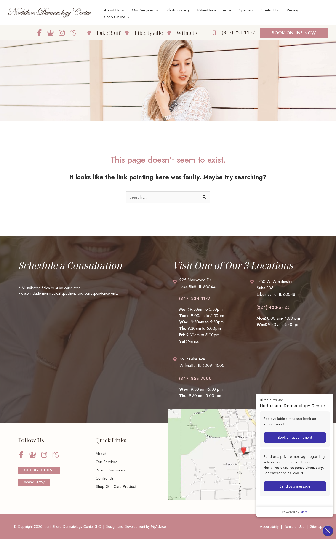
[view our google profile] (50, 33)
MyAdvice (158, 526)
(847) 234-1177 (194, 299)
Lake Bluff (108, 32)
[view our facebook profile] (39, 33)
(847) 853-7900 (195, 379)
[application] (121, 10)
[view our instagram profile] (62, 33)
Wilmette (187, 32)
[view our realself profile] (73, 33)
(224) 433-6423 (273, 307)
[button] (294, 33)
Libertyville (148, 32)
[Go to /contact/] (207, 284)
